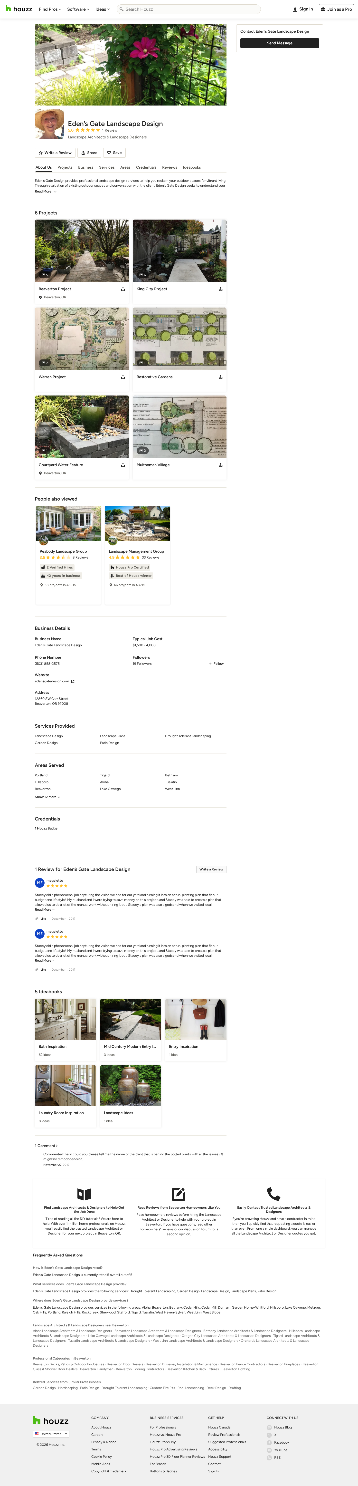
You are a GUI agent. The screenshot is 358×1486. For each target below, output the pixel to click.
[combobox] (189, 9)
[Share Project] (123, 289)
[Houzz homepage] (19, 8)
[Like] (37, 918)
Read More (43, 191)
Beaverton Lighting (235, 1369)
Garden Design (44, 1388)
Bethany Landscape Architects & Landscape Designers (245, 1331)
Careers (97, 1435)
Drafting (234, 1388)
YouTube (280, 1450)
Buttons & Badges (163, 1471)
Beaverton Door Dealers (125, 1364)
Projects (64, 167)
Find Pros (48, 9)
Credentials (146, 167)
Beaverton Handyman (96, 1369)
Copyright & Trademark (108, 1471)
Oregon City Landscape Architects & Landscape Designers (226, 1336)
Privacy (96, 1442)
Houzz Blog (283, 1427)
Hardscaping (68, 1388)
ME (40, 882)
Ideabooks (192, 167)
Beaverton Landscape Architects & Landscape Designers (157, 1331)
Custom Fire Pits (162, 1388)
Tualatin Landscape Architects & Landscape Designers (109, 1341)
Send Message (279, 43)
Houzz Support (219, 1457)
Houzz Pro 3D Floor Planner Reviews (177, 1457)
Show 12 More (46, 797)
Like (43, 918)
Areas (125, 167)
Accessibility (217, 1449)
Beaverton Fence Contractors (242, 1364)
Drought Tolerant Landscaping (124, 1388)
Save (117, 152)
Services (106, 167)
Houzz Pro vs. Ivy (163, 1442)
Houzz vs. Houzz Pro (165, 1435)
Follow (219, 664)
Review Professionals (224, 1435)
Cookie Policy (101, 1457)
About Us (44, 167)
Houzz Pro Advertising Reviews (173, 1449)
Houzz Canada (219, 1427)
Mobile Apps (100, 1464)
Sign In (213, 1471)
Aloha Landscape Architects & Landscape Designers (72, 1331)
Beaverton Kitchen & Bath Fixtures (193, 1369)
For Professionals (163, 1427)
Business (85, 167)
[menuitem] (50, 9)
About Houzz (101, 1427)
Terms (96, 1449)
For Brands (158, 1464)
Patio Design (89, 1388)
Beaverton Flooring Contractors (140, 1369)
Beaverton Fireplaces (284, 1364)
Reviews (169, 167)
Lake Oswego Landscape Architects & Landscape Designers (133, 1336)
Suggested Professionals (227, 1442)
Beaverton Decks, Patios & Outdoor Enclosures (68, 1364)
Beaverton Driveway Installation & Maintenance (181, 1364)
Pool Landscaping (191, 1388)
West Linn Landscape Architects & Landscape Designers (195, 1341)
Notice (111, 1442)
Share (92, 152)
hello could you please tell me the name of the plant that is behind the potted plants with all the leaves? (142, 1154)
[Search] (121, 9)
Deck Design (216, 1388)
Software (76, 9)
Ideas (100, 9)
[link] (45, 909)
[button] (130, 838)
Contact (214, 1464)
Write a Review (211, 869)
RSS (277, 1458)
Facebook (281, 1442)
